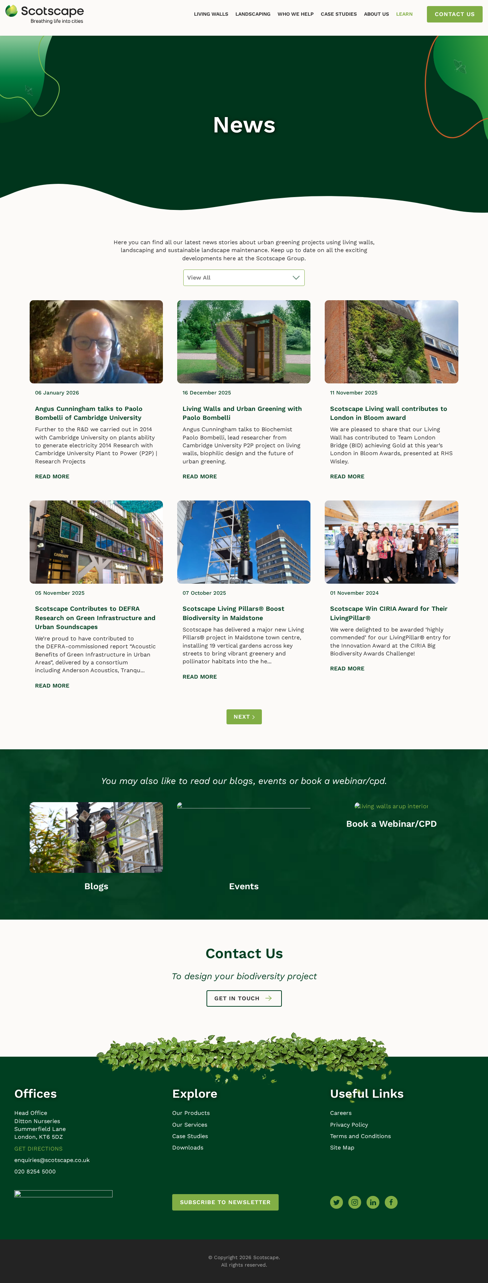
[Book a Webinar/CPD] (391, 805)
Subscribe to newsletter (225, 1202)
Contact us (455, 14)
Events (244, 886)
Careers (341, 1113)
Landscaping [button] (252, 14)
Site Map (342, 1147)
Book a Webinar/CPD (391, 824)
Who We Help (296, 14)
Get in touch (237, 998)
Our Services (189, 1124)
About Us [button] (376, 14)
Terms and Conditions (360, 1136)
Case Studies (339, 14)
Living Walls (211, 14)
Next (243, 716)
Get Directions (38, 1148)
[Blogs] (96, 837)
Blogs (96, 886)
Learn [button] (404, 14)
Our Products (191, 1113)
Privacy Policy (349, 1124)
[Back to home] (44, 14)
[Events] (243, 837)
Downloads (187, 1147)
